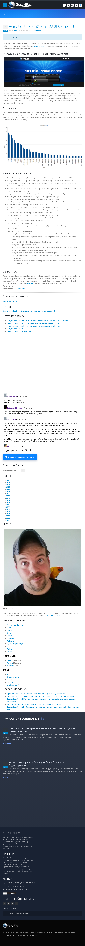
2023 (8, 487)
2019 (8, 496)
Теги (6, 669)
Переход (10, 682)
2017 (8, 500)
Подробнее (7, 743)
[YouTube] (76, 5)
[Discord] (72, 5)
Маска (9, 680)
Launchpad (11, 638)
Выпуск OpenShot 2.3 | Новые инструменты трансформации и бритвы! (33, 326)
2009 (8, 518)
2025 (8, 482)
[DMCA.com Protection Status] (9, 893)
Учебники (10, 666)
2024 (8, 485)
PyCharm (10, 641)
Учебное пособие (13, 685)
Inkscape (10, 636)
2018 (8, 498)
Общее (9, 660)
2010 (8, 516)
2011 (8, 514)
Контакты (9, 879)
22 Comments (19, 289)
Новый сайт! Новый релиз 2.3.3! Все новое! (41, 26)
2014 (8, 507)
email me (29, 283)
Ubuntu (9, 652)
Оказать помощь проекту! (20, 457)
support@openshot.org (17, 886)
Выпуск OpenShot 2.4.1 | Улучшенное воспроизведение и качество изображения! (37, 321)
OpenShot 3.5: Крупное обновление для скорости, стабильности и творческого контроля (41, 696)
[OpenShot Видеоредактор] (11, 925)
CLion (9, 628)
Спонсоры (9, 908)
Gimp (9, 633)
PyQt (9, 646)
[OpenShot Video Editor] (20, 5)
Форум (21, 889)
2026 (8, 480)
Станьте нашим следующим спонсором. (17, 913)
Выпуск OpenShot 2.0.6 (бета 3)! (19, 331)
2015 (8, 505)
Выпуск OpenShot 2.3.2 (11, 301)
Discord (26, 889)
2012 (8, 511)
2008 (8, 520)
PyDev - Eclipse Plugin (15, 644)
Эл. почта (14, 889)
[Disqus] (42, 363)
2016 (8, 502)
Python (9, 649)
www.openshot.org (38, 46)
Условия (23, 935)
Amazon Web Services (15, 625)
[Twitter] (68, 5)
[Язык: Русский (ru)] (80, 5)
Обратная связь (13, 677)
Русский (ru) (32, 935)
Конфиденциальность (11, 935)
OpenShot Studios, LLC (52, 932)
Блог (6, 13)
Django (9, 630)
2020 (8, 494)
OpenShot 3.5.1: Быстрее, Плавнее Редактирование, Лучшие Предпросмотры (36, 694)
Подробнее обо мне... (53, 615)
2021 (8, 491)
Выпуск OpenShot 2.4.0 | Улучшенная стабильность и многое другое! (29, 311)
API (8, 674)
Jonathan (17, 30)
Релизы (38, 30)
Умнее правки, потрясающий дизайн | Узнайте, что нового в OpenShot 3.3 (35, 704)
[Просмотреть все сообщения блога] (42, 719)
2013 (8, 509)
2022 (8, 489)
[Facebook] (64, 5)
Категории (10, 655)
